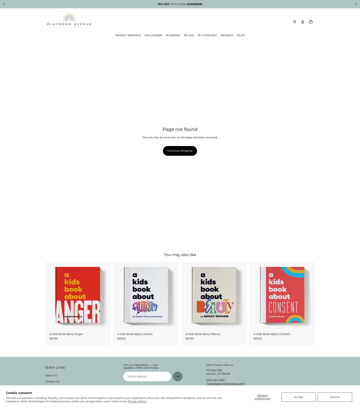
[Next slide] (356, 4)
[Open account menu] (302, 22)
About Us (51, 375)
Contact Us (52, 381)
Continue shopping (180, 150)
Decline (335, 397)
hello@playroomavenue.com (226, 383)
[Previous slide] (4, 4)
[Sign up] (177, 376)
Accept (298, 397)
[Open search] (295, 22)
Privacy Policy (137, 401)
